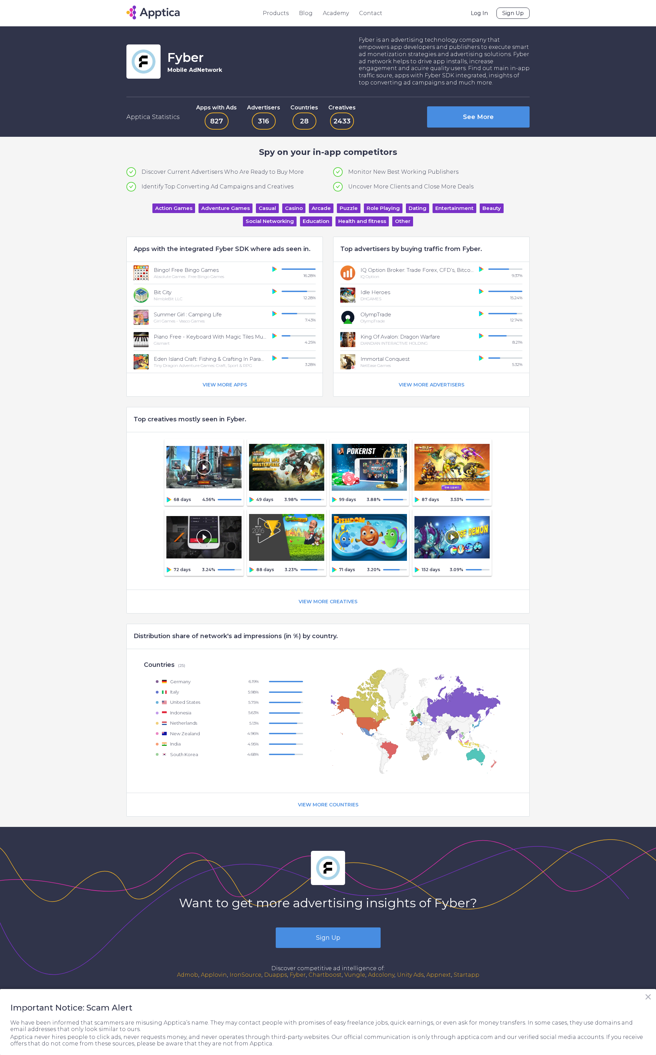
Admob (187, 975)
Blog (306, 13)
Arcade (321, 208)
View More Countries (328, 805)
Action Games (173, 208)
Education (316, 221)
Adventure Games (225, 208)
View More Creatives (328, 601)
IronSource (245, 975)
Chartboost (325, 975)
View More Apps (225, 385)
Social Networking (270, 221)
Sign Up (513, 13)
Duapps (275, 975)
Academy (336, 13)
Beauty (491, 208)
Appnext (438, 975)
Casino (294, 208)
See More (478, 117)
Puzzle (349, 208)
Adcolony (381, 975)
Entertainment (454, 208)
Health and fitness (362, 221)
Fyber (298, 975)
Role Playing (383, 208)
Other (402, 221)
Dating (417, 208)
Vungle (354, 975)
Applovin (214, 975)
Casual (267, 208)
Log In (479, 13)
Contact (370, 13)
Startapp (466, 975)
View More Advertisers (431, 385)
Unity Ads (410, 975)
